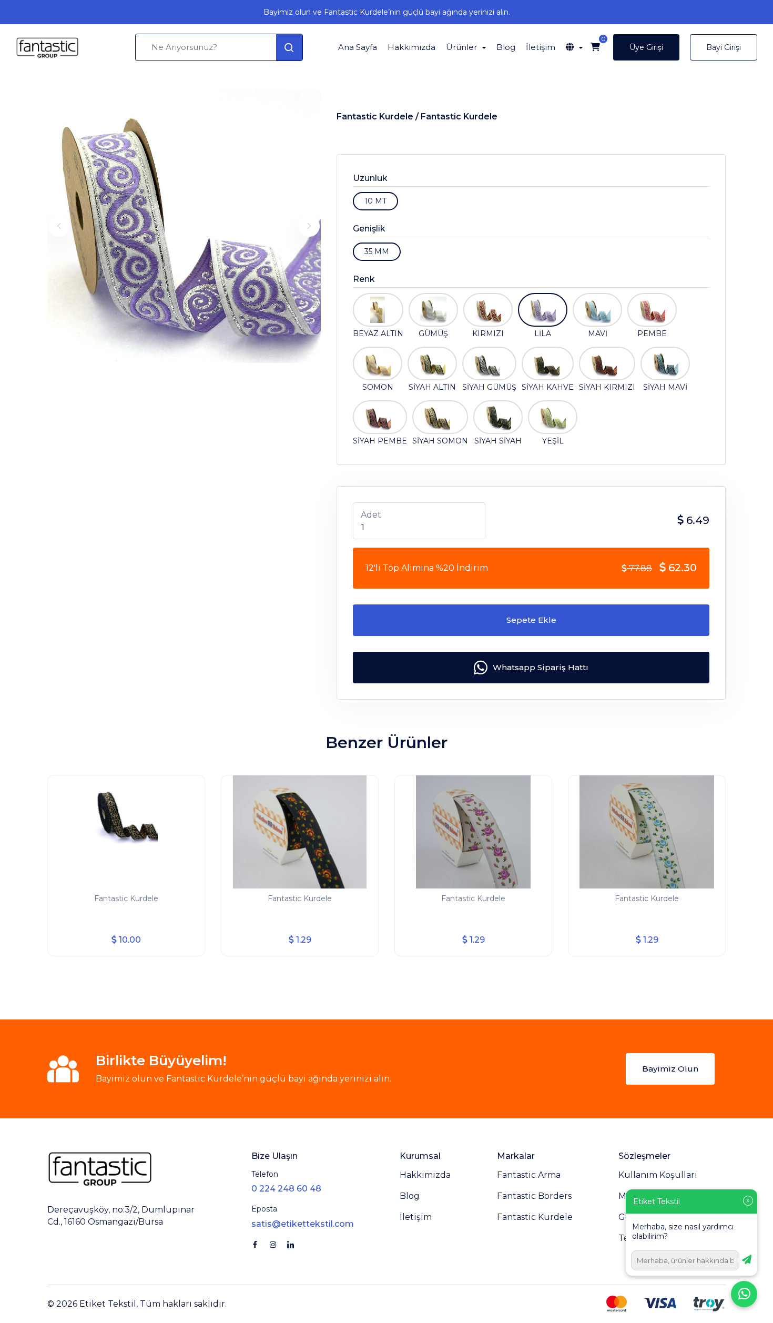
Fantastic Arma (529, 1175)
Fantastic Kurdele (459, 117)
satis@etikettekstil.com (302, 1224)
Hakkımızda (411, 47)
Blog (505, 47)
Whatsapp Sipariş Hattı (540, 667)
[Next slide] (309, 226)
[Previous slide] (58, 226)
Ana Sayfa (357, 47)
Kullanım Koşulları (657, 1175)
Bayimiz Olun (670, 1069)
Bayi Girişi (723, 47)
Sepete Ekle (531, 620)
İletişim (540, 47)
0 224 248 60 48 (286, 1189)
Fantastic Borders (534, 1196)
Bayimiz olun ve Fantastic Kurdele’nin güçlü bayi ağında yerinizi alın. (386, 12)
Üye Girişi (646, 47)
